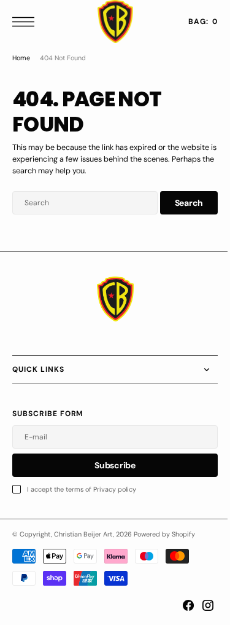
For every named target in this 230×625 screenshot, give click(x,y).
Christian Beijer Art (83, 534)
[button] (26, 22)
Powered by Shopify (164, 534)
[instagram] (199, 605)
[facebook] (179, 605)
